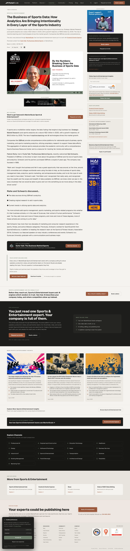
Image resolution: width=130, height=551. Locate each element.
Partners (76, 537)
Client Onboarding (47, 539)
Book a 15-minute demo (87, 509)
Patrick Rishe (12, 154)
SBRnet (21, 140)
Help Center (46, 542)
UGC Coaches (62, 535)
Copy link (16, 47)
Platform (34, 3)
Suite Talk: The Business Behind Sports (31, 41)
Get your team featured (19, 276)
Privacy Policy (94, 548)
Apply (60, 539)
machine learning (37, 135)
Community (61, 3)
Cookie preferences (118, 548)
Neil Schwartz (73, 154)
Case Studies (46, 530)
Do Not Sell (110, 548)
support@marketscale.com (96, 95)
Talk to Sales (77, 533)
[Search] (90, 2)
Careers (76, 535)
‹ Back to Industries (12, 9)
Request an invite (106, 3)
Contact (76, 530)
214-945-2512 (113, 93)
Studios (45, 535)
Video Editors (62, 530)
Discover (42, 3)
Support (76, 542)
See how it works (36, 276)
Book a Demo (77, 539)
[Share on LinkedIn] (24, 47)
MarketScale (30, 37)
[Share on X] (21, 47)
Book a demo (105, 44)
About (82, 3)
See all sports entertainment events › (98, 136)
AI (48, 135)
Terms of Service (102, 548)
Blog (76, 3)
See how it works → (93, 69)
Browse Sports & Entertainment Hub (110, 410)
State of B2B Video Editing (97, 113)
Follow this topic (105, 98)
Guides (60, 537)
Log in (96, 3)
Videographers (62, 533)
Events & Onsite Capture (74, 37)
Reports (45, 533)
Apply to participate (105, 152)
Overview (27, 3)
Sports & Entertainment (16, 13)
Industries (51, 3)
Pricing (71, 3)
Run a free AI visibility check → (97, 294)
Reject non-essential (18, 542)
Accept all (18, 537)
